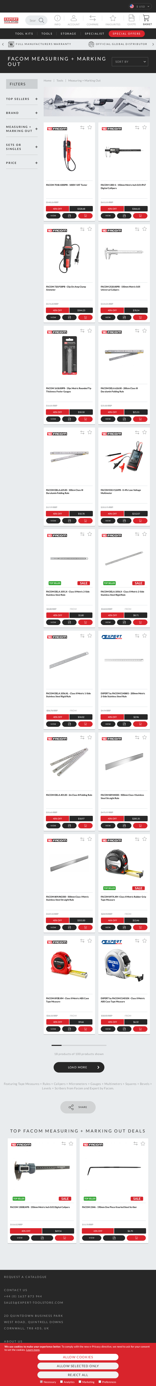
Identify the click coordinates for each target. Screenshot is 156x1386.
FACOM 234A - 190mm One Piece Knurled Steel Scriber (109, 1207)
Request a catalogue (25, 1277)
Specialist (95, 33)
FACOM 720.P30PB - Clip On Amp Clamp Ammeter (66, 288)
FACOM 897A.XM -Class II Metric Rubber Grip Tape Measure (123, 898)
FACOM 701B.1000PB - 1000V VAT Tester (66, 185)
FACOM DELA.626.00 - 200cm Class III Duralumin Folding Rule (119, 390)
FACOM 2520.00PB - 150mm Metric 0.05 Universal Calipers (120, 288)
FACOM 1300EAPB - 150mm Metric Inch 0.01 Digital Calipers (40, 1207)
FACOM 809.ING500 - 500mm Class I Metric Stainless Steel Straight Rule (67, 898)
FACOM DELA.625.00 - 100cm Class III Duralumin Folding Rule (64, 491)
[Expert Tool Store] (11, 20)
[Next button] (153, 44)
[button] (140, 6)
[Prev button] (3, 44)
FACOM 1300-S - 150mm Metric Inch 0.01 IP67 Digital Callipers (123, 186)
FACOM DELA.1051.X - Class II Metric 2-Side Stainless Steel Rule (68, 593)
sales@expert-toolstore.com (34, 1302)
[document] (78, 1364)
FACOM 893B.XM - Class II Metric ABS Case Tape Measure (67, 1000)
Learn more (33, 1349)
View (53, 215)
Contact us (15, 1290)
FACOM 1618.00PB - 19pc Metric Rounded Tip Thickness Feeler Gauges (68, 390)
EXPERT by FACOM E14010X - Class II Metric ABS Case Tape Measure (123, 1000)
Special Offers (127, 33)
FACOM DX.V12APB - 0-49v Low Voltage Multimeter (121, 491)
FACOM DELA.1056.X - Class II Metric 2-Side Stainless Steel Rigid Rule (122, 593)
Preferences (109, 1382)
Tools (46, 33)
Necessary (50, 1382)
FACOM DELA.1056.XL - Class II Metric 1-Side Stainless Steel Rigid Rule (68, 695)
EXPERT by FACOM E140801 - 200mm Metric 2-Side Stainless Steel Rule (123, 695)
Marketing (88, 1382)
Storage (68, 33)
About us (13, 1341)
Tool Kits (24, 33)
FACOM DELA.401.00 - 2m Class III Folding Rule (69, 795)
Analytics (69, 1382)
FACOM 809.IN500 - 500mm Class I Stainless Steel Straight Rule (122, 796)
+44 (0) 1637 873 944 (23, 1296)
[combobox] (36, 20)
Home (47, 80)
